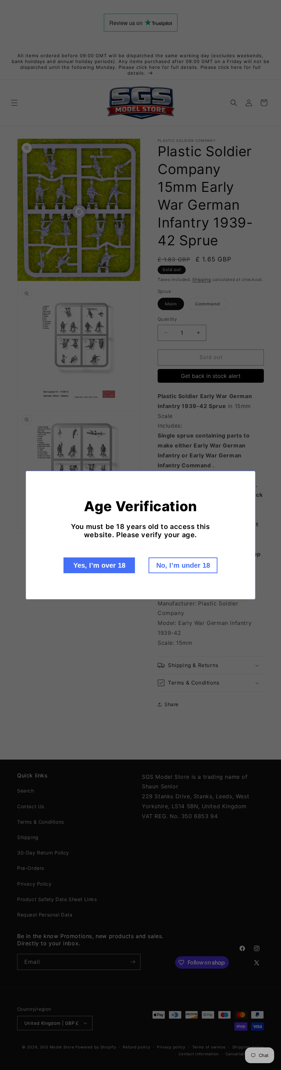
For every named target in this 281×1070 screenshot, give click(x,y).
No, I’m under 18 (183, 565)
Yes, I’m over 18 (99, 565)
